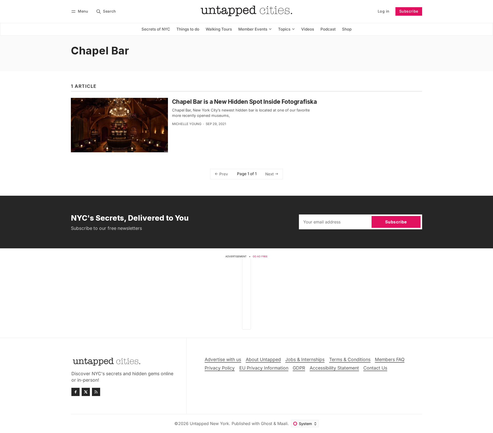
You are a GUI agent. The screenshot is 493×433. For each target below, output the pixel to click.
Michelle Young (187, 124)
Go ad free (260, 256)
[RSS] (96, 392)
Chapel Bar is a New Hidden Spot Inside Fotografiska (244, 101)
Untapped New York (209, 423)
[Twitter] (86, 392)
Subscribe (408, 11)
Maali (282, 423)
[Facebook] (75, 392)
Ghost (266, 423)
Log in (383, 11)
